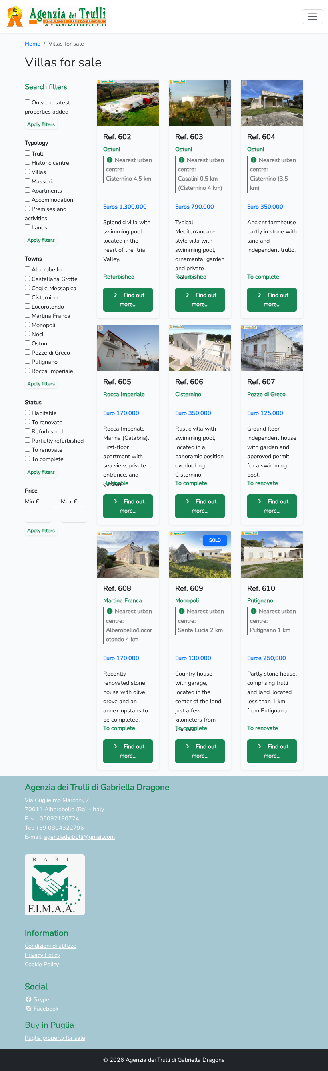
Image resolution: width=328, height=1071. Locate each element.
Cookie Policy (42, 964)
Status (33, 402)
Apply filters (41, 124)
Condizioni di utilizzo (50, 946)
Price (31, 491)
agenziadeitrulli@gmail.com (79, 837)
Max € (69, 501)
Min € (32, 501)
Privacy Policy (42, 955)
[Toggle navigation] (312, 16)
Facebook (45, 1009)
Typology (36, 143)
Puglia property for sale (55, 1038)
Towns (33, 259)
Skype (40, 999)
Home (32, 44)
